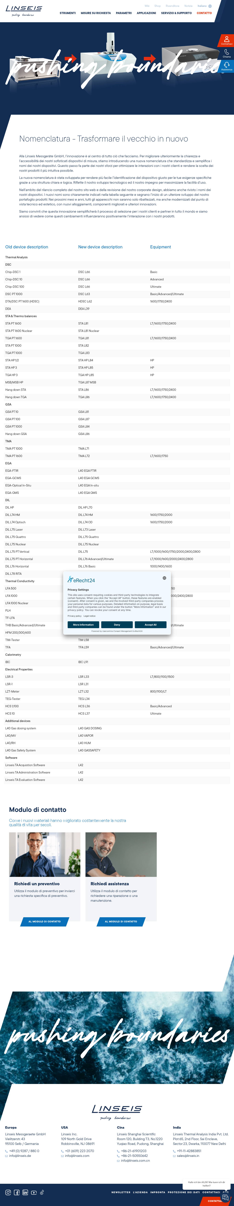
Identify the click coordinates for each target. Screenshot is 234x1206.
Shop (158, 6)
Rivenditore (172, 6)
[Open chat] (225, 1197)
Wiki (147, 6)
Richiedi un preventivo (37, 884)
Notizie (188, 6)
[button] (204, 6)
